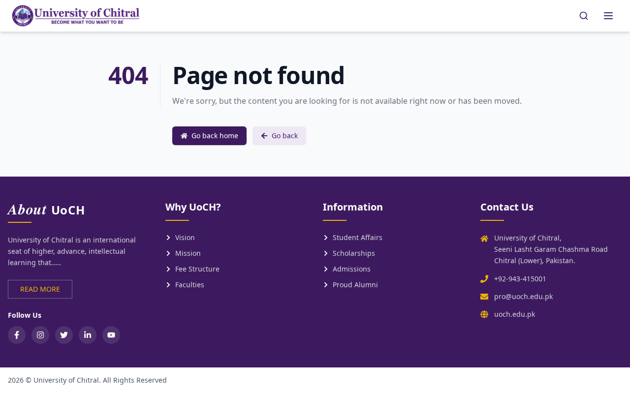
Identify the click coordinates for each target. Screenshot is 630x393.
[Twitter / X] (64, 335)
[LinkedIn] (87, 335)
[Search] (584, 16)
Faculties (189, 284)
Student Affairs (357, 237)
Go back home (214, 135)
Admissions (352, 268)
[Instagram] (40, 335)
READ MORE (40, 289)
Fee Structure (197, 268)
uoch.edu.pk (514, 314)
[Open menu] (608, 16)
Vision (185, 237)
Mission (188, 253)
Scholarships (354, 253)
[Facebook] (17, 335)
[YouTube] (111, 335)
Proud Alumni (355, 284)
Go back (285, 135)
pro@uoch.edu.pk (523, 296)
